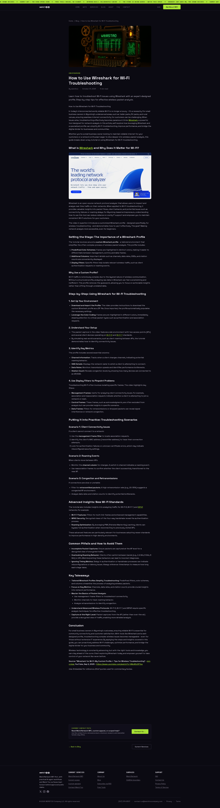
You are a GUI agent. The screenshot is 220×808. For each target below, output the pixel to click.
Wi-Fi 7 (119, 335)
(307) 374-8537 (124, 801)
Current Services (141, 747)
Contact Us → (140, 731)
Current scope (74, 780)
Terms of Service (162, 787)
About (111, 7)
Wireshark (133, 120)
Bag (158, 7)
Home (78, 7)
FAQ (118, 7)
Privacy (169, 801)
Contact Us (159, 780)
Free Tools (101, 787)
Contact (126, 7)
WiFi (85, 7)
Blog (103, 7)
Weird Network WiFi (75, 776)
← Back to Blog (75, 747)
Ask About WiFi (172, 7)
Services (94, 7)
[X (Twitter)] (40, 791)
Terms (178, 801)
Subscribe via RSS (104, 784)
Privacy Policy (160, 784)
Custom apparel (74, 784)
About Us (101, 776)
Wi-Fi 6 (109, 335)
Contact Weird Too (75, 787)
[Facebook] (48, 791)
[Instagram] (44, 791)
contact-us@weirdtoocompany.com (148, 801)
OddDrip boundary (133, 780)
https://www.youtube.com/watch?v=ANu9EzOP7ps (119, 664)
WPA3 (140, 507)
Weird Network (132, 776)
